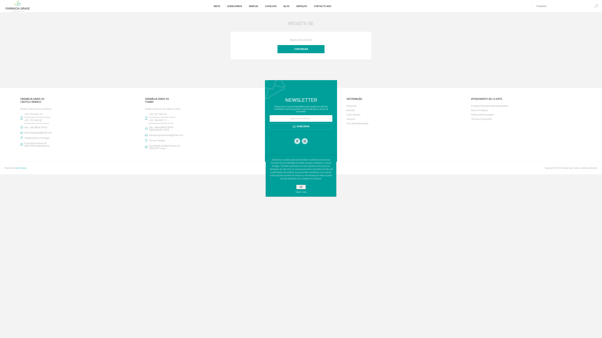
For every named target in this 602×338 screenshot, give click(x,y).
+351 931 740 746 (158, 114)
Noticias (350, 110)
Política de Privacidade (482, 114)
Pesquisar (351, 106)
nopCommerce (20, 168)
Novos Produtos (479, 110)
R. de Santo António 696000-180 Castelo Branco (37, 144)
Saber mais (301, 192)
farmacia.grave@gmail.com (38, 132)
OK (301, 187)
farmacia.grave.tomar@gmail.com (166, 135)
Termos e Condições (481, 119)
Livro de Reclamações (357, 123)
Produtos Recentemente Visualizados (489, 106)
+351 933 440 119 (33, 114)
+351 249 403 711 (158, 120)
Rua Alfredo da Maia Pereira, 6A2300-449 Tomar (164, 147)
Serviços (350, 119)
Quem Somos (353, 114)
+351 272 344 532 (33, 120)
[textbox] (561, 6)
